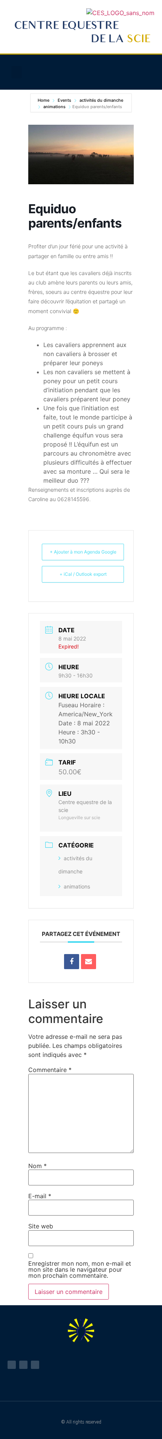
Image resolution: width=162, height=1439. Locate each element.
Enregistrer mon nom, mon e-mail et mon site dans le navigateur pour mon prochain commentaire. (79, 1269)
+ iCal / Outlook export (83, 574)
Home (44, 100)
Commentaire (50, 1070)
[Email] (88, 961)
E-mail (39, 1196)
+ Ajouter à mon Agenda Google (83, 552)
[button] (16, 72)
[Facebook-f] (12, 1365)
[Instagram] (35, 1365)
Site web (40, 1226)
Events (64, 100)
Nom (37, 1166)
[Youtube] (23, 1365)
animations (54, 106)
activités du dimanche (101, 100)
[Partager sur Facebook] (71, 961)
